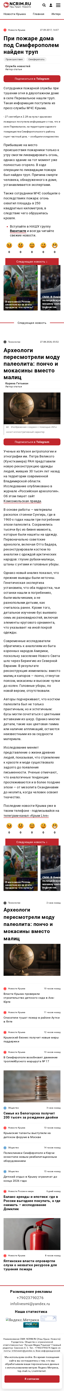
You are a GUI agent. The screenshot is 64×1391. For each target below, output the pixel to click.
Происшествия (14, 59)
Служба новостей (17, 66)
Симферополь (36, 59)
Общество (13, 1108)
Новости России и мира (21, 1191)
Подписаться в (32, 78)
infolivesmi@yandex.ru (30, 1304)
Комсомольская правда (22, 501)
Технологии (14, 342)
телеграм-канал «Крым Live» (26, 815)
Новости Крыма (16, 30)
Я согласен (32, 1379)
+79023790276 (30, 1298)
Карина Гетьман (16, 383)
